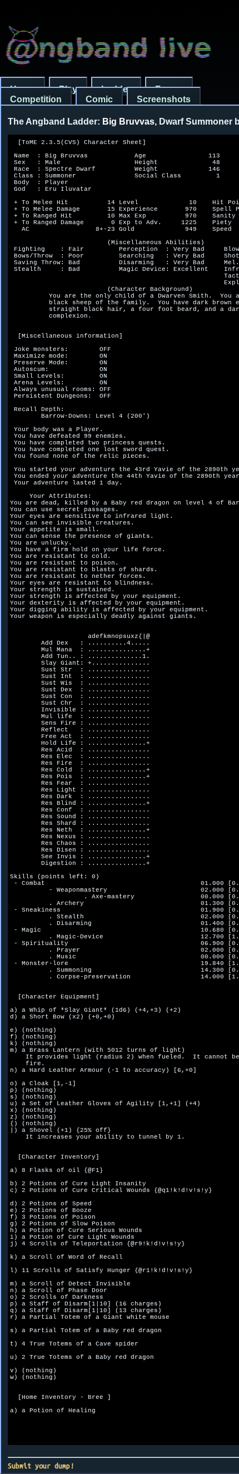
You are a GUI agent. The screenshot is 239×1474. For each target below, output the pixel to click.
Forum (169, 89)
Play (68, 89)
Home (22, 89)
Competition (36, 99)
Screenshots (164, 99)
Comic (99, 99)
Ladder (116, 89)
